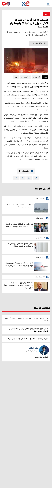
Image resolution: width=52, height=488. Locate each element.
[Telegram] (36, 178)
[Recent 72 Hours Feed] (8, 4)
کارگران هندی (25, 77)
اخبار (46, 13)
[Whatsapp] (29, 178)
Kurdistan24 (24, 171)
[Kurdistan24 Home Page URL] (26, 3)
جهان (45, 77)
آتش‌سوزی (36, 77)
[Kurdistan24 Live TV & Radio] (4, 4)
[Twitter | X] (23, 178)
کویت (16, 77)
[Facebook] (16, 178)
